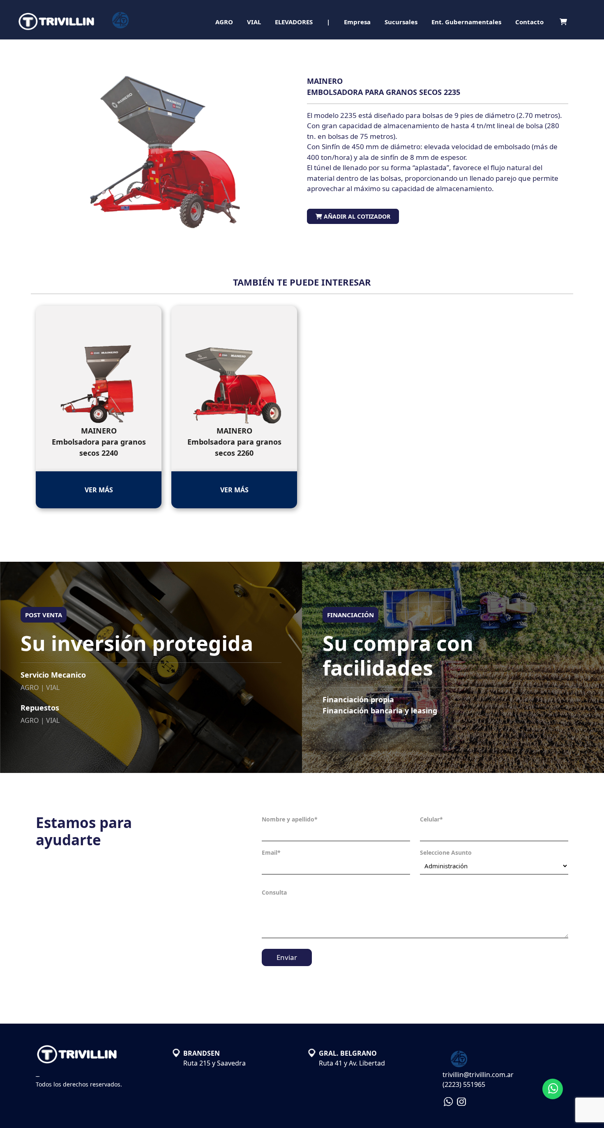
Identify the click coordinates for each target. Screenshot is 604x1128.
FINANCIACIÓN (350, 615)
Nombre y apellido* (290, 819)
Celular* (431, 819)
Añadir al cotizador (356, 216)
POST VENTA (43, 615)
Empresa (357, 22)
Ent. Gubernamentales (466, 22)
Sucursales (401, 22)
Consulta (274, 892)
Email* (271, 852)
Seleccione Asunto (446, 852)
